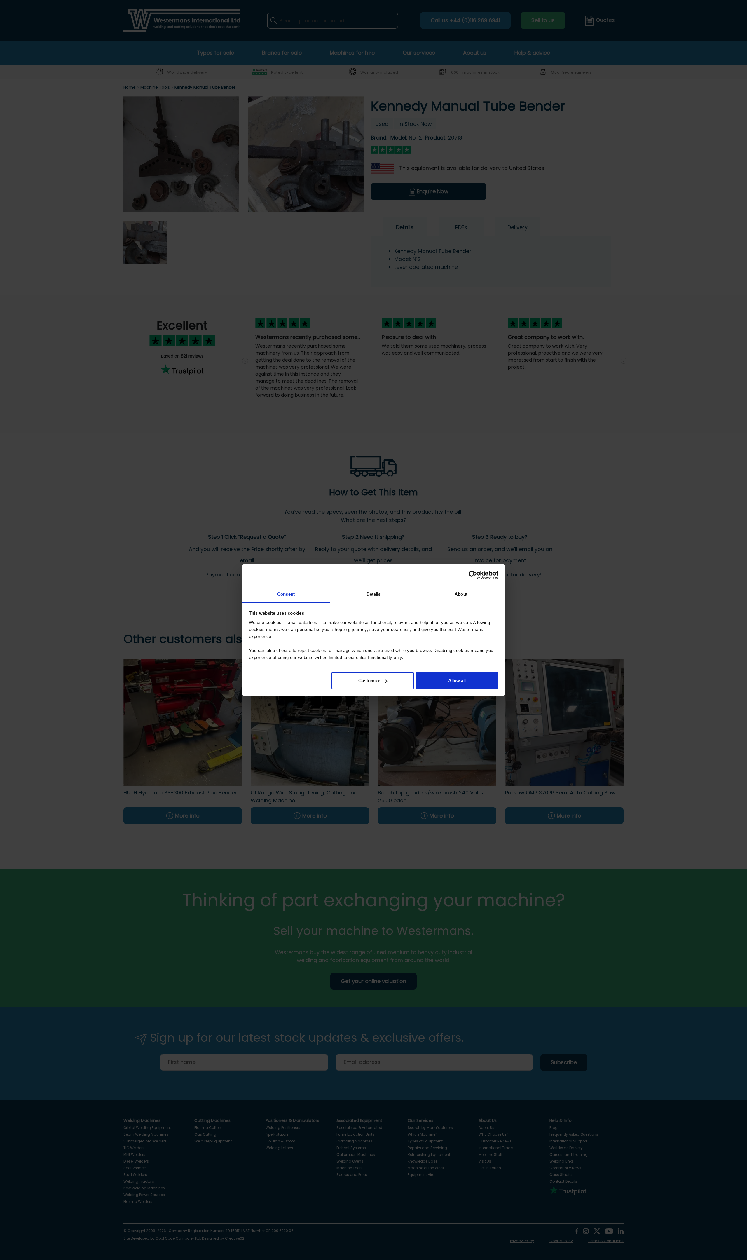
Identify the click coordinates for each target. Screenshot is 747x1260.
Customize (369, 680)
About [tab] (461, 594)
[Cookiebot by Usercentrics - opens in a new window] (472, 575)
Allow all (457, 680)
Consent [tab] (286, 594)
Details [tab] (373, 594)
